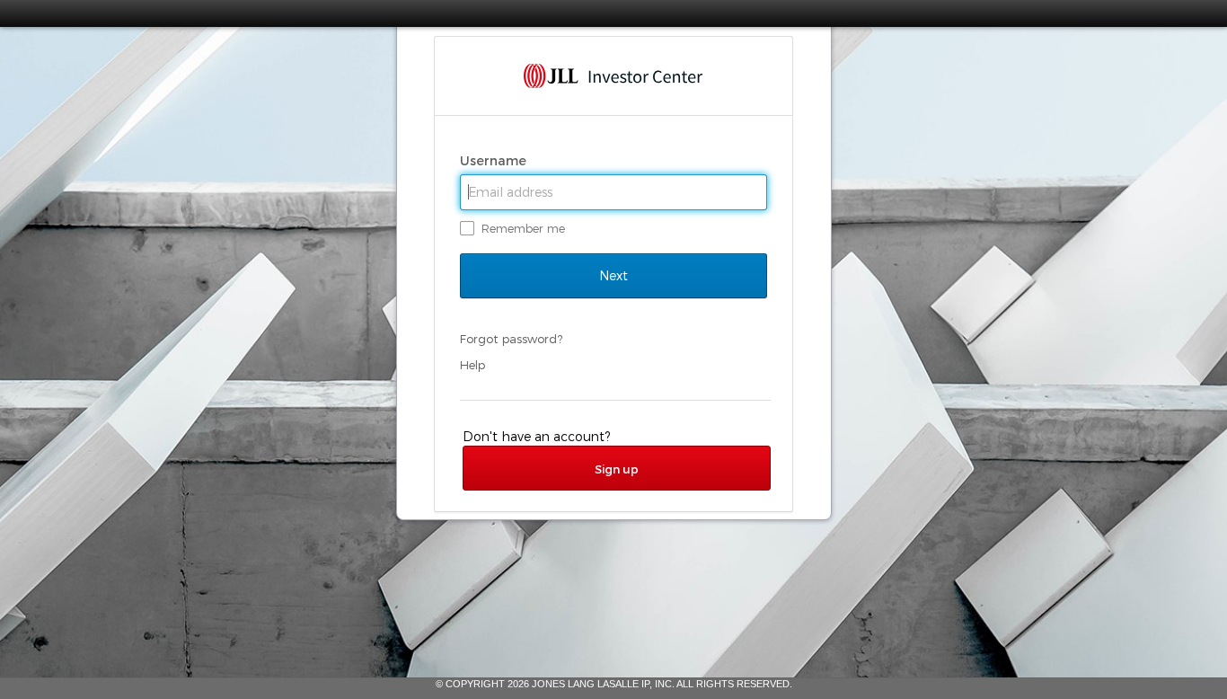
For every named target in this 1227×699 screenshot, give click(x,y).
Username (495, 161)
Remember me (523, 228)
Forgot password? (511, 339)
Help (472, 365)
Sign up (617, 469)
